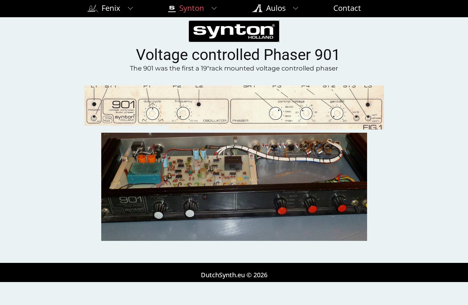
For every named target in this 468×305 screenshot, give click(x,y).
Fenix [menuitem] (110, 8)
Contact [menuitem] (347, 8)
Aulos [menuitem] (275, 8)
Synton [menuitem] (190, 8)
